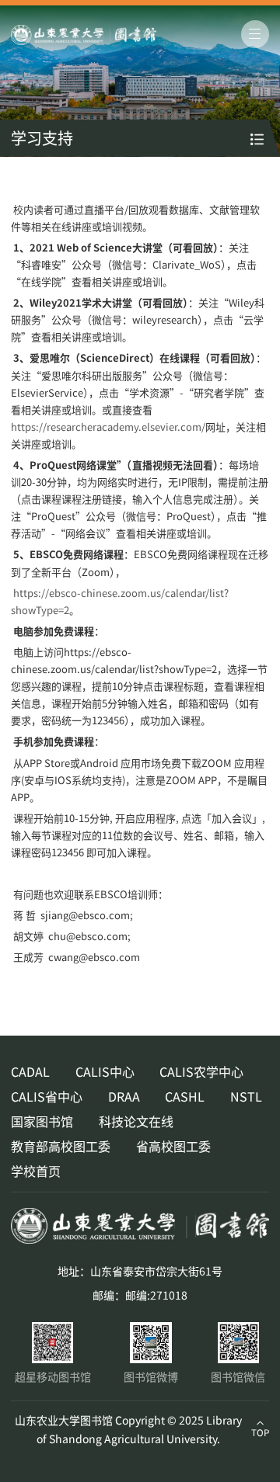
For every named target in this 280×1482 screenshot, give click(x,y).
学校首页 (36, 1170)
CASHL (185, 1096)
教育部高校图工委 (60, 1146)
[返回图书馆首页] (115, 35)
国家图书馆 (42, 1121)
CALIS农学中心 (201, 1071)
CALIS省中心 (46, 1096)
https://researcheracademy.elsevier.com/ (108, 426)
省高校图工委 (173, 1146)
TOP (260, 1432)
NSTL (246, 1096)
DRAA (124, 1096)
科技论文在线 (136, 1121)
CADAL (30, 1071)
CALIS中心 (105, 1071)
